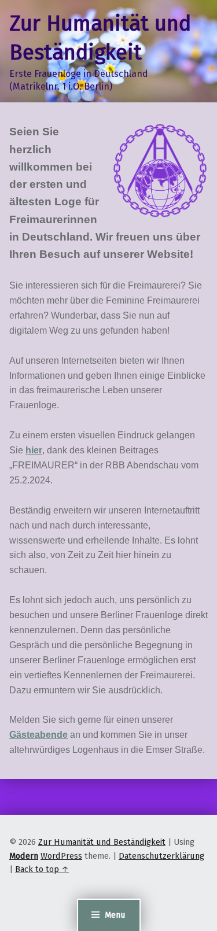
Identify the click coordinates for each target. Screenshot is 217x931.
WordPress (61, 856)
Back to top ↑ (42, 869)
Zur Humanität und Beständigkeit (101, 842)
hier (33, 450)
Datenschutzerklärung (161, 856)
